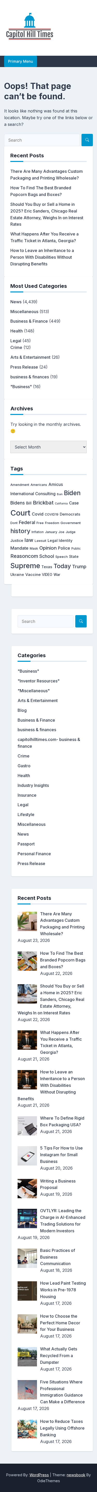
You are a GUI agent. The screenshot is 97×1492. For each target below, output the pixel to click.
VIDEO (47, 575)
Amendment (19, 485)
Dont (14, 523)
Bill (29, 503)
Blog (22, 710)
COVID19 (51, 514)
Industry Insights (33, 785)
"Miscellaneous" (34, 690)
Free (40, 523)
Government (71, 523)
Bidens (17, 503)
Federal (27, 522)
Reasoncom (24, 556)
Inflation (38, 532)
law (29, 540)
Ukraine (17, 575)
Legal (15, 340)
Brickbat (43, 502)
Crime (16, 347)
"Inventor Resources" (38, 680)
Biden (72, 493)
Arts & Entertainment (30, 357)
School (46, 556)
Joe (61, 532)
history (20, 531)
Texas (46, 567)
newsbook (76, 1475)
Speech (61, 557)
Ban (60, 494)
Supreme (25, 565)
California (61, 503)
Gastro (24, 765)
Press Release (24, 367)
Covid (37, 514)
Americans (39, 485)
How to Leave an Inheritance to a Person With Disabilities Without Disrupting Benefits (42, 257)
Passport (26, 843)
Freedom (52, 523)
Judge (71, 532)
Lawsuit (40, 541)
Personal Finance (34, 853)
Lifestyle (26, 814)
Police (64, 548)
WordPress (39, 1475)
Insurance (27, 795)
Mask (34, 548)
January (51, 532)
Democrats (70, 514)
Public (76, 548)
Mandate (19, 548)
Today (62, 566)
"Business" (21, 386)
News (15, 301)
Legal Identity (60, 540)
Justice (16, 541)
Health (16, 330)
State (74, 556)
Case (74, 503)
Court (20, 512)
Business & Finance (29, 321)
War (57, 575)
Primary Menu (20, 61)
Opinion (48, 548)
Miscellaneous (24, 311)
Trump (79, 566)
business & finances (29, 376)
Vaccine (33, 574)
